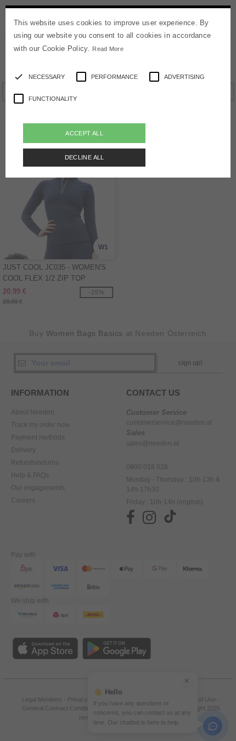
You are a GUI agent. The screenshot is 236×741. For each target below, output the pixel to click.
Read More (107, 48)
